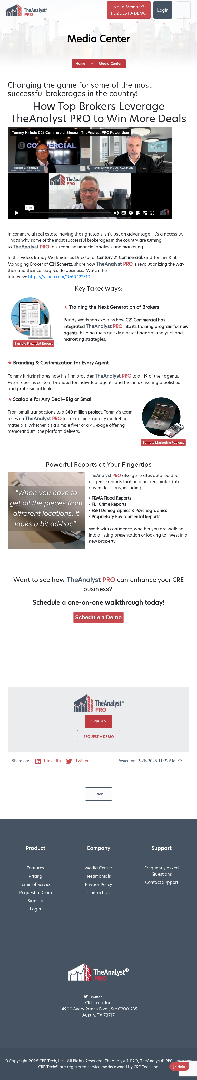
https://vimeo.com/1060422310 (59, 276)
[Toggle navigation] (183, 10)
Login (163, 10)
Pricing (35, 876)
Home (80, 63)
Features (35, 868)
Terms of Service (35, 884)
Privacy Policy (98, 884)
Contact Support (161, 882)
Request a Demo (98, 736)
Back (98, 794)
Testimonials (98, 876)
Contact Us (98, 892)
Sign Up (98, 721)
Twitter (81, 760)
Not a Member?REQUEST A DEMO (129, 10)
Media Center (110, 63)
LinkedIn (52, 760)
